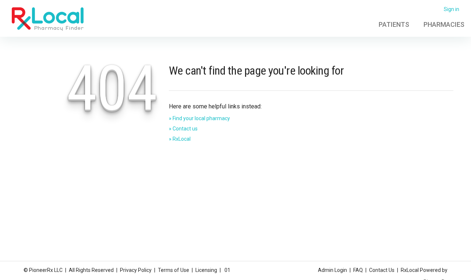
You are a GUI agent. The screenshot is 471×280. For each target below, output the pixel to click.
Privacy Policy (136, 270)
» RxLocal (180, 139)
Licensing (206, 270)
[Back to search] (48, 19)
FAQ (358, 270)
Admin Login (332, 270)
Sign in (451, 9)
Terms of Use (173, 270)
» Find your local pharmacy (199, 118)
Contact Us (381, 270)
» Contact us (183, 129)
